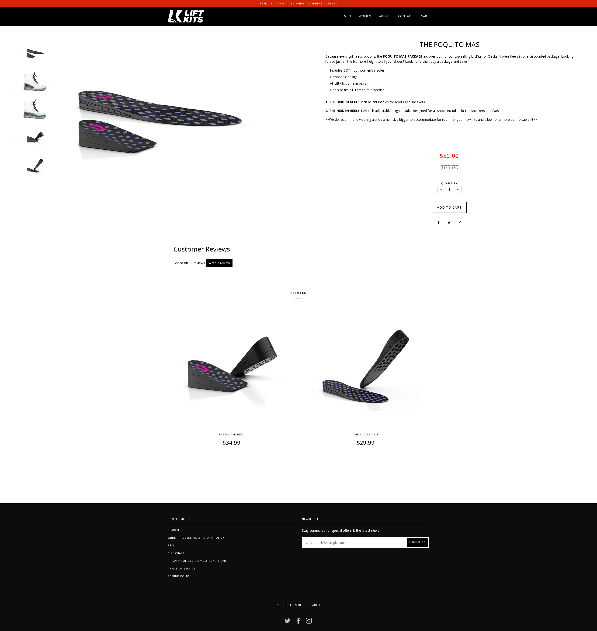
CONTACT (405, 16)
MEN (347, 16)
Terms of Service (181, 568)
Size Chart (176, 553)
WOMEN (365, 16)
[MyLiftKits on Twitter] (288, 622)
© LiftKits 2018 (289, 605)
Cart (425, 16)
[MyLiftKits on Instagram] (309, 622)
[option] (35, 54)
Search (173, 530)
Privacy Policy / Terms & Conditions (197, 560)
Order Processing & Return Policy (196, 537)
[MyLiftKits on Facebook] (298, 622)
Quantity (449, 183)
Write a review (219, 263)
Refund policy (179, 576)
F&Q (171, 545)
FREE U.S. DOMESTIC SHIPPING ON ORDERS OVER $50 (298, 3)
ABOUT (384, 16)
